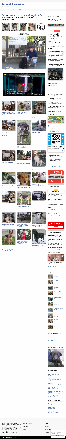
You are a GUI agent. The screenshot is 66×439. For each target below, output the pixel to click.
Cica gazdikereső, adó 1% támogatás (54, 411)
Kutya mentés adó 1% (58, 302)
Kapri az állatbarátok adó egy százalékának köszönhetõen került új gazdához (8, 113)
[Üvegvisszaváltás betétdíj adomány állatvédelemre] (56, 142)
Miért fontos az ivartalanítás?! (56, 287)
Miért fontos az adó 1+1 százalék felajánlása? (56, 384)
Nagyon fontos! (50, 337)
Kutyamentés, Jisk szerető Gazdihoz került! (22, 113)
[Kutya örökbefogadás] (50, 297)
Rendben (57, 435)
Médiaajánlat (13, 437)
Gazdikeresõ (28, 9)
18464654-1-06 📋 (24, 33)
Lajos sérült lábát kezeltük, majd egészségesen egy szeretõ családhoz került (23, 208)
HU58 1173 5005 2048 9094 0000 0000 (55, 91)
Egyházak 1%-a (47, 425)
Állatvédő (19, 9)
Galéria (4, 15)
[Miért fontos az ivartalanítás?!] (50, 286)
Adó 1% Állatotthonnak (5, 9)
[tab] (50, 272)
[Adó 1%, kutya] (50, 319)
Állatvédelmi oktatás (57, 291)
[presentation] (50, 272)
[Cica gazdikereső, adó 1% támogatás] (50, 308)
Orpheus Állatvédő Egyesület (28, 431)
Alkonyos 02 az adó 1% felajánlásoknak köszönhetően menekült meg (8, 134)
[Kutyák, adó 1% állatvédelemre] (50, 314)
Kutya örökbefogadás (58, 297)
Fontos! (49, 340)
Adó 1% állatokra (51, 373)
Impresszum (4, 437)
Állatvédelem (56, 325)
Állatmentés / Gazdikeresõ (27, 423)
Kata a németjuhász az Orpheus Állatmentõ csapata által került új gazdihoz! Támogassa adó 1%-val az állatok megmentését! (8, 248)
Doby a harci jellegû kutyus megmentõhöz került (37, 226)
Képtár (23, 9)
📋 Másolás (57, 30)
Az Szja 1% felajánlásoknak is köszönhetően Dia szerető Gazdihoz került (22, 242)
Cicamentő (46, 431)
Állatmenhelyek (47, 423)
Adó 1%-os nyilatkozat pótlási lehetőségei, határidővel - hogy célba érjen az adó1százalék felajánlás (55, 395)
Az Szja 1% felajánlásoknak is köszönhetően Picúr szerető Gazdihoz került (22, 225)
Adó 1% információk (48, 429)
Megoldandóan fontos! (52, 339)
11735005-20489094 (56, 88)
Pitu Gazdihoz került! (36, 132)
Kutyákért (55, 274)
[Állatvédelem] (50, 325)
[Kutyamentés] (50, 280)
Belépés (10, 0)
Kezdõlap (13, 9)
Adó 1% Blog (47, 426)
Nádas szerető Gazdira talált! (7, 162)
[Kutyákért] (50, 275)
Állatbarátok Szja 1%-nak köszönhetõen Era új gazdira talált (23, 162)
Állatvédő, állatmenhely (13, 4)
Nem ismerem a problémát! (53, 343)
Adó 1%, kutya (56, 319)
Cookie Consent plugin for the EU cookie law (57, 437)
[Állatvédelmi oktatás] (50, 291)
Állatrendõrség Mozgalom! (27, 425)
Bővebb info (58, 433)
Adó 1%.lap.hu (47, 428)
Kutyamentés (56, 280)
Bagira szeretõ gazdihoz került (38, 245)
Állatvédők (25, 429)
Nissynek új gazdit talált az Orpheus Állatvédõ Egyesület (22, 147)
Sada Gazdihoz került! (36, 202)
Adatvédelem (8, 437)
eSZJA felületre (54, 40)
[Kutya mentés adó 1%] (50, 303)
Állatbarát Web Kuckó (37, 9)
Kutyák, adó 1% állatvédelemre (56, 314)
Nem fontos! (50, 341)
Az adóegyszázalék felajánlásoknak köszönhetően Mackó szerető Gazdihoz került (38, 186)
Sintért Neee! (25, 426)
